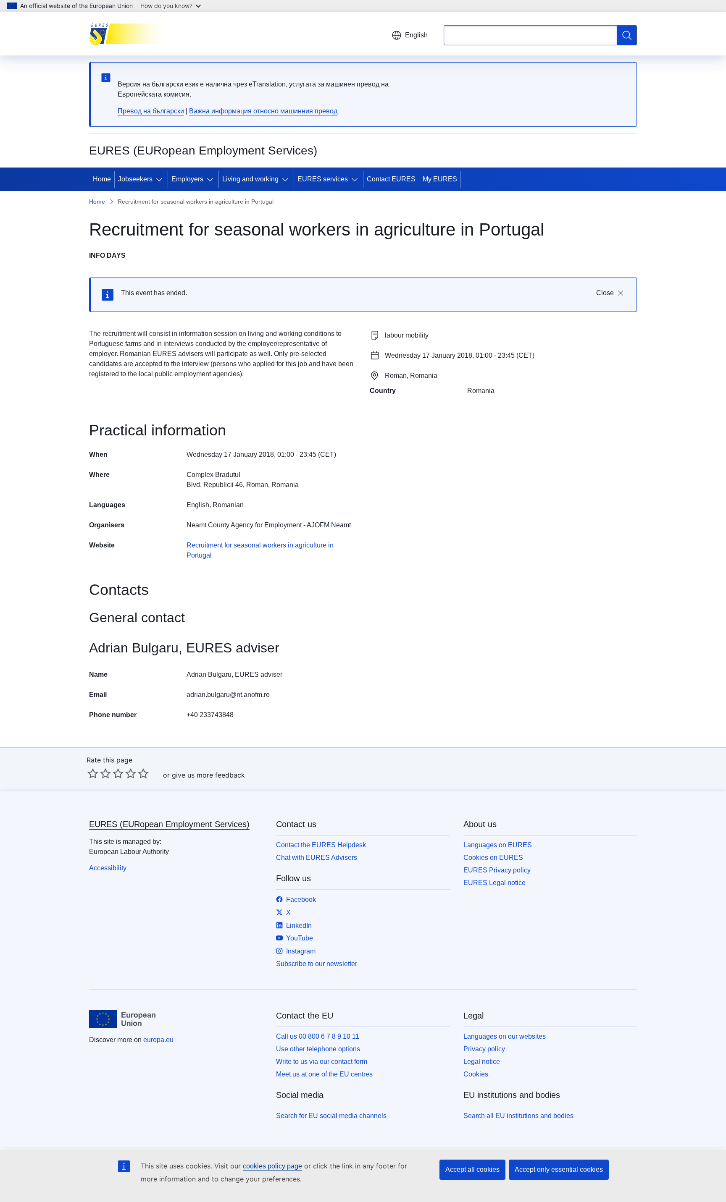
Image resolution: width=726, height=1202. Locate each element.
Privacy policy (484, 1049)
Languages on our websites (504, 1036)
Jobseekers (135, 179)
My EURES (440, 179)
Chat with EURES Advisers (316, 857)
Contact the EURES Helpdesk (321, 844)
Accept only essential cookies (559, 1169)
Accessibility (107, 868)
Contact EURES (391, 179)
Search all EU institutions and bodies (518, 1115)
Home (102, 179)
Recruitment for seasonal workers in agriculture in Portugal (260, 550)
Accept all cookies (472, 1169)
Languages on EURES (497, 844)
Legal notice (481, 1061)
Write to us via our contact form (321, 1061)
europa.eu (158, 1039)
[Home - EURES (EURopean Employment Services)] (131, 33)
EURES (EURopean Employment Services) (169, 824)
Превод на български (151, 111)
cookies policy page (272, 1166)
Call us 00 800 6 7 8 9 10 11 (317, 1036)
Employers (187, 179)
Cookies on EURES (493, 857)
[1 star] (93, 773)
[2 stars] (99, 773)
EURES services (322, 179)
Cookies (475, 1074)
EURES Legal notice (494, 882)
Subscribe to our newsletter (316, 963)
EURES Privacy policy (497, 870)
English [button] (416, 35)
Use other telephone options (318, 1049)
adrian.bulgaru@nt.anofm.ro (228, 694)
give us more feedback (208, 775)
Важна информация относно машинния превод (263, 111)
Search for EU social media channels (331, 1115)
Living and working (250, 179)
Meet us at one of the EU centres (324, 1074)
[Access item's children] (161, 179)
